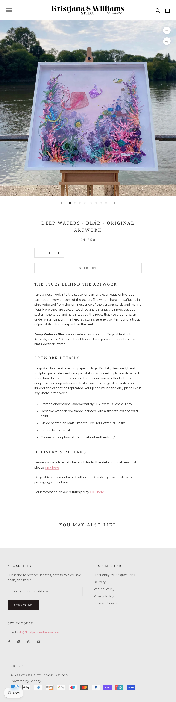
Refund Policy (103, 589)
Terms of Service (105, 603)
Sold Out (87, 268)
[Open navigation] (9, 10)
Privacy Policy (103, 596)
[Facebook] (9, 641)
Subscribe (23, 605)
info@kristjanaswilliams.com (38, 632)
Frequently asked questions (114, 575)
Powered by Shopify (26, 681)
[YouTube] (38, 641)
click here (52, 468)
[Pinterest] (28, 641)
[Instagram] (18, 641)
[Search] (158, 10)
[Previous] (61, 203)
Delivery (99, 582)
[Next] (114, 203)
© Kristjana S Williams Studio (39, 675)
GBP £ (16, 666)
